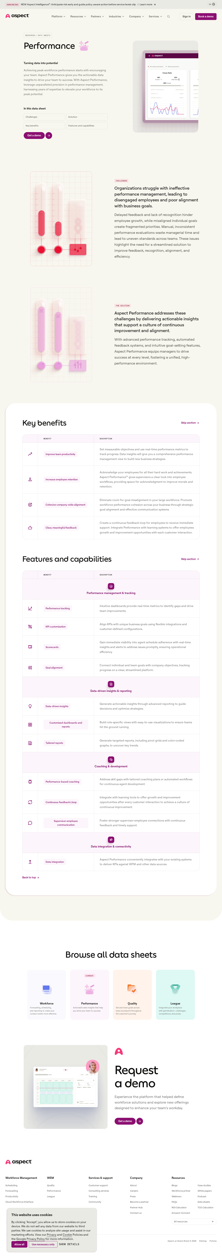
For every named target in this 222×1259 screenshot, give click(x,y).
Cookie (67, 1234)
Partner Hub (136, 1207)
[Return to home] (18, 1162)
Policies (213, 1241)
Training (93, 1196)
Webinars (176, 1196)
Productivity (11, 1196)
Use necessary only (43, 1244)
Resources (30, 35)
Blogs (174, 1185)
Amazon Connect (181, 1212)
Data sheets (204, 1201)
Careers (134, 1190)
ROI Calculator (179, 1207)
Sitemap (203, 1241)
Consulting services (99, 1190)
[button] (212, 4)
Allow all (19, 1244)
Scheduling (11, 1185)
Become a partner (139, 1201)
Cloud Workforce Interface (19, 1201)
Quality (50, 1185)
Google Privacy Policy (30, 1239)
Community (95, 1201)
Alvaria (180, 1241)
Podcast (202, 1196)
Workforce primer (181, 1190)
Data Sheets (44, 35)
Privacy (51, 1234)
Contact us (136, 1212)
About (133, 1185)
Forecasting (11, 1190)
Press (133, 1196)
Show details (69, 1244)
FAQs (174, 1201)
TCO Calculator (206, 1207)
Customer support (98, 1185)
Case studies (204, 1185)
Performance (54, 1190)
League (51, 1196)
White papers (205, 1190)
